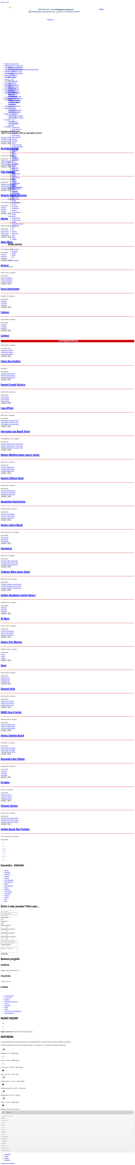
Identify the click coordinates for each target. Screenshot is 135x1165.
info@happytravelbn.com (64, 9)
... (4, 854)
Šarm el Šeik (11, 77)
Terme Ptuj (11, 108)
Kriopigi (6, 878)
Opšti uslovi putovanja (11, 1001)
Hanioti (6, 870)
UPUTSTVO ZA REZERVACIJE (12, 1011)
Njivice (14, 172)
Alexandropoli (16, 218)
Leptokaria (15, 206)
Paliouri (6, 895)
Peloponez (15, 233)
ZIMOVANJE (4, 1141)
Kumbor (14, 186)
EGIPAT (3, 1125)
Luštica (14, 180)
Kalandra (7, 890)
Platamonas (15, 208)
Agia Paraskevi (8, 886)
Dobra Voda (15, 193)
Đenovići (14, 176)
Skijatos (14, 253)
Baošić (14, 182)
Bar (13, 197)
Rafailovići (15, 157)
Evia (13, 227)
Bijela (13, 178)
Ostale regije (12, 216)
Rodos (14, 255)
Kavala (14, 222)
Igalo (13, 168)
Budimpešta (11, 112)
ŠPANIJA (3, 1132)
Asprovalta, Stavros (17, 224)
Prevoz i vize (4, 1145)
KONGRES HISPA (5, 1150)
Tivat (13, 166)
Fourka (6, 888)
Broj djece (4, 921)
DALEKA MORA (5, 1136)
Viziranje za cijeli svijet (14, 96)
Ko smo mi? (7, 998)
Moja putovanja (9, 1013)
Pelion (13, 237)
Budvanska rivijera (13, 149)
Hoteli (6, 1007)
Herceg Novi (15, 170)
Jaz (13, 155)
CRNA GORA (4, 1120)
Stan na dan (11, 104)
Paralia (14, 200)
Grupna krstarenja (13, 85)
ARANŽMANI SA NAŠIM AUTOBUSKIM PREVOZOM (23, 69)
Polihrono (7, 874)
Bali (9, 83)
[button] (133, 1116)
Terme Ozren (12, 89)
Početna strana (9, 996)
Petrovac (14, 162)
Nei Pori (14, 204)
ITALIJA (3, 1134)
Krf (13, 229)
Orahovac (15, 184)
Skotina (14, 214)
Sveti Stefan (15, 159)
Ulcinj (13, 199)
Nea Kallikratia (8, 882)
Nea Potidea (8, 891)
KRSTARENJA (4, 1138)
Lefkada (14, 239)
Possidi (6, 897)
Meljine (14, 174)
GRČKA (3, 1118)
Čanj (13, 189)
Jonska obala (15, 226)
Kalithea (6, 876)
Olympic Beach (16, 202)
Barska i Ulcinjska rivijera (15, 188)
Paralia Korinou (16, 212)
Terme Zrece (12, 106)
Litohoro (14, 210)
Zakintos (14, 231)
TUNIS (3, 1127)
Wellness (3, 1143)
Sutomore (15, 191)
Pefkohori (7, 872)
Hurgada (10, 73)
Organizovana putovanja (11, 64)
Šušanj (14, 195)
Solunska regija (16, 220)
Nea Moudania (8, 880)
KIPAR (3, 1129)
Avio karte (11, 91)
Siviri (5, 901)
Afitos (6, 884)
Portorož (10, 110)
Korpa (6, 1009)
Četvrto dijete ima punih (8, 937)
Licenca (6, 1003)
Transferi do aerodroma (15, 98)
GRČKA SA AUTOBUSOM (15, 67)
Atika (13, 235)
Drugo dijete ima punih (8, 929)
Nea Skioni (7, 893)
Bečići (13, 153)
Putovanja (7, 1005)
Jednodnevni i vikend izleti (15, 66)
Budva (14, 151)
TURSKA (3, 1122)
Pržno (13, 161)
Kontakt (6, 1000)
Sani (5, 899)
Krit (13, 257)
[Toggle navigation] (1, 103)
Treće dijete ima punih (8, 933)
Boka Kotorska (12, 164)
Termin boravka (6, 945)
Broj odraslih (5, 917)
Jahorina (10, 87)
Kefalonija (15, 251)
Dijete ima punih (6, 925)
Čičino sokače (4, 1148)
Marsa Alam (11, 75)
